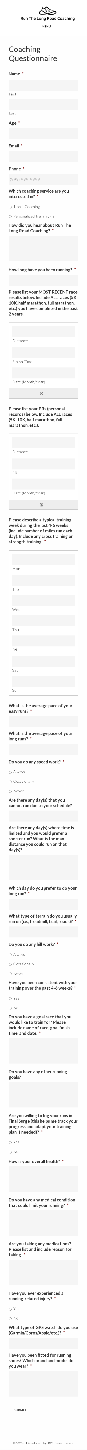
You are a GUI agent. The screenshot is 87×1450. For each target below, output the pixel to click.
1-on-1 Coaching (26, 206)
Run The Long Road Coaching (48, 13)
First (12, 94)
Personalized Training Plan (34, 216)
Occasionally (23, 781)
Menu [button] (46, 26)
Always (19, 772)
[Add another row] (41, 393)
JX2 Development (60, 1443)
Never (18, 791)
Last (12, 113)
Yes (16, 998)
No (15, 1007)
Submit (20, 1410)
